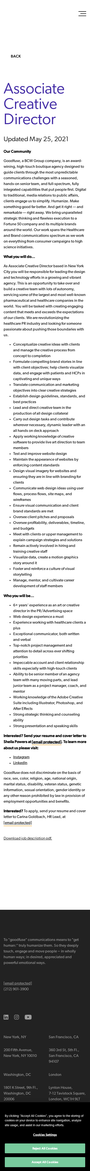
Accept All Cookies (45, 1162)
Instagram (21, 757)
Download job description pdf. (28, 839)
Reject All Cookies (45, 1148)
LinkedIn (20, 763)
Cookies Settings (45, 1134)
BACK (16, 56)
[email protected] (18, 823)
